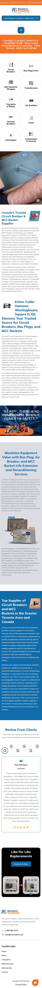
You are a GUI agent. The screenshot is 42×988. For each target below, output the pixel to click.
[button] (21, 30)
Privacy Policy (21, 984)
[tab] (5, 750)
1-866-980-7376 (11, 930)
